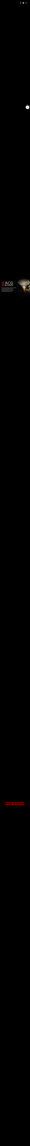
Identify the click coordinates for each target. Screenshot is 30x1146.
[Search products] (27, 107)
